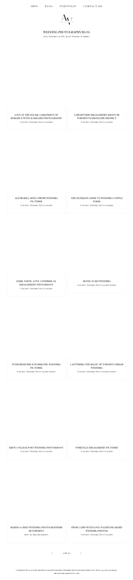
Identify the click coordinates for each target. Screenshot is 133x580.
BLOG (49, 6)
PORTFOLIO (68, 6)
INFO (34, 6)
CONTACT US (92, 6)
